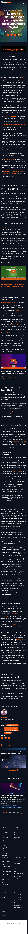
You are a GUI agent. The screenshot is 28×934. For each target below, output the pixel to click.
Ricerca (3, 900)
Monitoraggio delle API (6, 861)
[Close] (25, 921)
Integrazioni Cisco (17, 866)
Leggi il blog (12, 770)
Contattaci (4, 917)
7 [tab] (14, 812)
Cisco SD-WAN (16, 868)
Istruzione (16, 827)
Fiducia (15, 908)
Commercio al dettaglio (18, 838)
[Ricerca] (23, 3)
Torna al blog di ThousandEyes (10, 745)
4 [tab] (10, 812)
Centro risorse (4, 899)
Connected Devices (5, 832)
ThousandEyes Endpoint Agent (8, 302)
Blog (2, 890)
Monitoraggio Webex (18, 878)
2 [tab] (8, 812)
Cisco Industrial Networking (19, 865)
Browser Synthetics (5, 829)
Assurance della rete (5, 881)
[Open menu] (25, 3)
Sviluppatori (4, 892)
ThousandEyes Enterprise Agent (8, 227)
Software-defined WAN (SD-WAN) (11, 730)
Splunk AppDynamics (18, 876)
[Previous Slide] (4, 813)
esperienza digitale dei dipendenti (11, 411)
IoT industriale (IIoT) (5, 877)
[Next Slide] (21, 813)
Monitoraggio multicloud (6, 879)
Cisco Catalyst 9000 (17, 863)
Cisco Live (7, 728)
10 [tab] (19, 812)
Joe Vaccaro (14, 30)
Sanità (15, 832)
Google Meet (5, 312)
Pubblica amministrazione (18, 830)
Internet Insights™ (5, 843)
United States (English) (20, 48)
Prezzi (3, 850)
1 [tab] (6, 812)
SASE (3, 882)
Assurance (4, 827)
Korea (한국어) (14, 50)
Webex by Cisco (8, 732)
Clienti (3, 918)
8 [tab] (16, 812)
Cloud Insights (4, 830)
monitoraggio (19, 438)
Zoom (24, 310)
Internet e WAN (4, 842)
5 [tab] (12, 812)
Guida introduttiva (17, 897)
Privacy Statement (12, 928)
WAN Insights (4, 855)
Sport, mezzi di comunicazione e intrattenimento (17, 836)
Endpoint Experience (5, 837)
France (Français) (18, 49)
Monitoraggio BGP (5, 863)
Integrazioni (4, 845)
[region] (13, 927)
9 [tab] (17, 812)
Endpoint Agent (14, 728)
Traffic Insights (4, 853)
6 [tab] (13, 812)
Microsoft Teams (18, 310)
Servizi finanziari (17, 829)
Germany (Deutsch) (5, 49)
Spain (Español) (12, 49)
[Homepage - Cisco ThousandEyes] (7, 2)
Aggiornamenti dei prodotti (12, 725)
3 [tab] (9, 812)
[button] (2, 738)
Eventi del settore (5, 894)
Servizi (15, 902)
